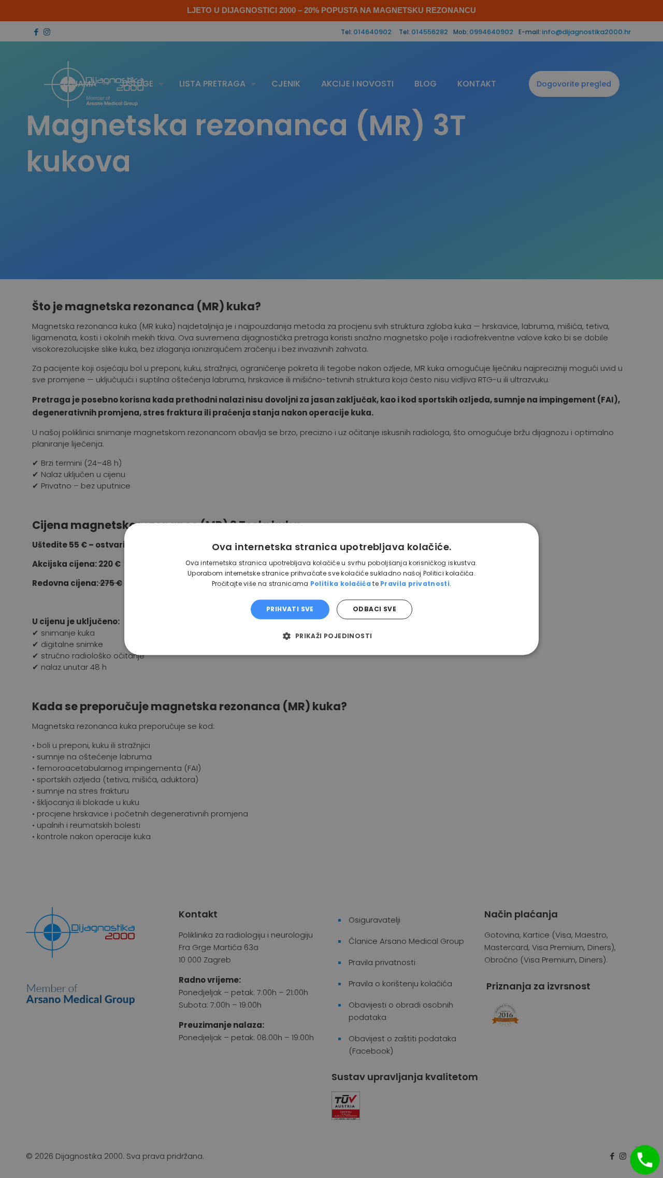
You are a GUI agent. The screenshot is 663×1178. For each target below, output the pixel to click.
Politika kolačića (340, 583)
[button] (331, 636)
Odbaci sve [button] (374, 609)
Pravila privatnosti (415, 583)
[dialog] (331, 589)
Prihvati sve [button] (290, 609)
